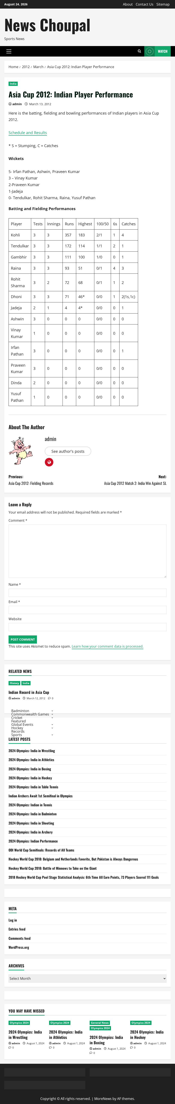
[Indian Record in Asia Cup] (33, 683)
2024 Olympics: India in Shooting (31, 823)
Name (15, 584)
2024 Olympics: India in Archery (30, 832)
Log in (13, 920)
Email (14, 601)
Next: (135, 480)
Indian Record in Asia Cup (29, 692)
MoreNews (103, 1098)
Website (15, 619)
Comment (18, 520)
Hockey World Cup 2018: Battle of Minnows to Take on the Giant (53, 868)
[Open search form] (139, 51)
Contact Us (144, 4)
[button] (8, 51)
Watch (163, 51)
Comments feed (20, 938)
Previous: (31, 480)
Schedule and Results (28, 132)
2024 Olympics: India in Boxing (30, 768)
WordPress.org (19, 947)
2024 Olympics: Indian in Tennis (30, 804)
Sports (16, 734)
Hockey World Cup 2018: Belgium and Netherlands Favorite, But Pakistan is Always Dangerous (73, 859)
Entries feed (17, 929)
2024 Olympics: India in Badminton (33, 813)
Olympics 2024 (19, 1023)
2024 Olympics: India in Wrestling (32, 750)
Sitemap (163, 4)
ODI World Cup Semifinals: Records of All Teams (41, 850)
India (13, 83)
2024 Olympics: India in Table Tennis (33, 786)
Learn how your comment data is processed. (107, 646)
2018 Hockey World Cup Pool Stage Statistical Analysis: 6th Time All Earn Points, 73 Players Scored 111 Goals (84, 877)
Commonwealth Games (30, 714)
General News (100, 1023)
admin (17, 104)
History (14, 683)
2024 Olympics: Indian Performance (33, 841)
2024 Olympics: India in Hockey (30, 777)
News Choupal (47, 24)
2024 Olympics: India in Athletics (31, 759)
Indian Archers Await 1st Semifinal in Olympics (41, 795)
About (128, 4)
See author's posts (68, 451)
